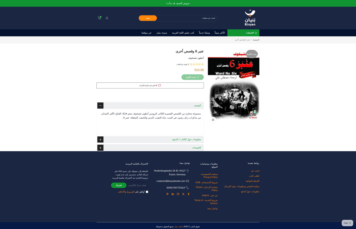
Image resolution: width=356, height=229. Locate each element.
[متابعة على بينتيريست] (167, 194)
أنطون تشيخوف (196, 58)
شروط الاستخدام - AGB (207, 182)
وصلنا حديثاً (204, 32)
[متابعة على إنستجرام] (178, 194)
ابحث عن (255, 171)
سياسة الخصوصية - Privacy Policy (209, 175)
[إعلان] (178, 3)
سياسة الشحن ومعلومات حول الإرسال (241, 186)
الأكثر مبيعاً (220, 32)
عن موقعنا (147, 32)
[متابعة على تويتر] (183, 194)
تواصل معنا (212, 208)
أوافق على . (131, 192)
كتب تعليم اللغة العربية (183, 32)
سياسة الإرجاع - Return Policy (207, 188)
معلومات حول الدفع (250, 191)
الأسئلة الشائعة (252, 181)
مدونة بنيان (161, 32)
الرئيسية (256, 40)
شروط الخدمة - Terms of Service (206, 201)
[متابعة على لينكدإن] (172, 194)
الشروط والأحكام (126, 192)
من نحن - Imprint (210, 195)
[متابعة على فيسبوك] (188, 194)
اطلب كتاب (254, 176)
